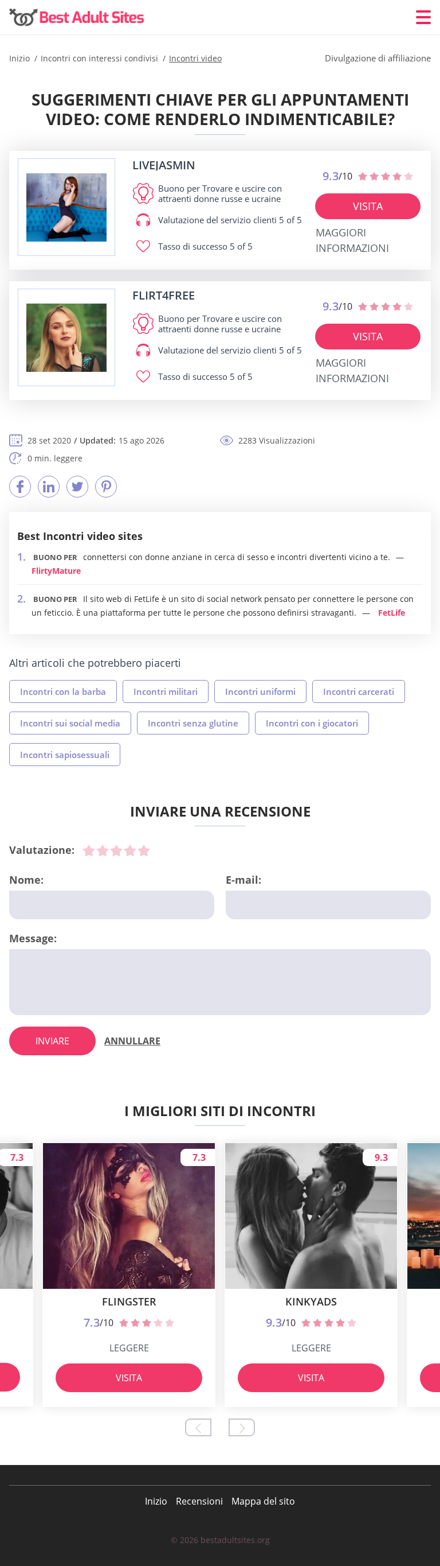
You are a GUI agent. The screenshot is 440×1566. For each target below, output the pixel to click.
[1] (88, 850)
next (242, 1427)
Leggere (129, 1348)
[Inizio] (78, 17)
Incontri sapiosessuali (64, 754)
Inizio (156, 1501)
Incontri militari (165, 691)
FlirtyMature (56, 570)
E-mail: (243, 880)
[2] (102, 850)
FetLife (391, 612)
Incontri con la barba (63, 691)
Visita (368, 206)
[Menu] (423, 17)
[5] (144, 850)
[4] (130, 850)
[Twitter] (77, 487)
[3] (116, 850)
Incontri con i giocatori (312, 723)
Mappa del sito (263, 1501)
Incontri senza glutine (193, 723)
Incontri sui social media (70, 723)
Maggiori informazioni (352, 240)
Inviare (52, 1041)
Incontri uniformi (260, 691)
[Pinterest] (106, 487)
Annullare (132, 1041)
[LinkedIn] (49, 487)
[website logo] (66, 207)
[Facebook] (20, 487)
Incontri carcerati (358, 691)
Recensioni (199, 1501)
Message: (33, 938)
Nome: (26, 880)
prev (198, 1427)
